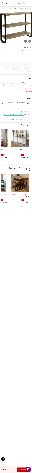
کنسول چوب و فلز (19, 119)
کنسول (3, 8)
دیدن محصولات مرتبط (23, 469)
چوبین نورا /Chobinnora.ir (25, 8)
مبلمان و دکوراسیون (12, 8)
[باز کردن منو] (29, 3)
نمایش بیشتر (28, 72)
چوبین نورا (25, 51)
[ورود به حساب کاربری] (7, 3)
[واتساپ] (3, 463)
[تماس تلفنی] (3, 459)
